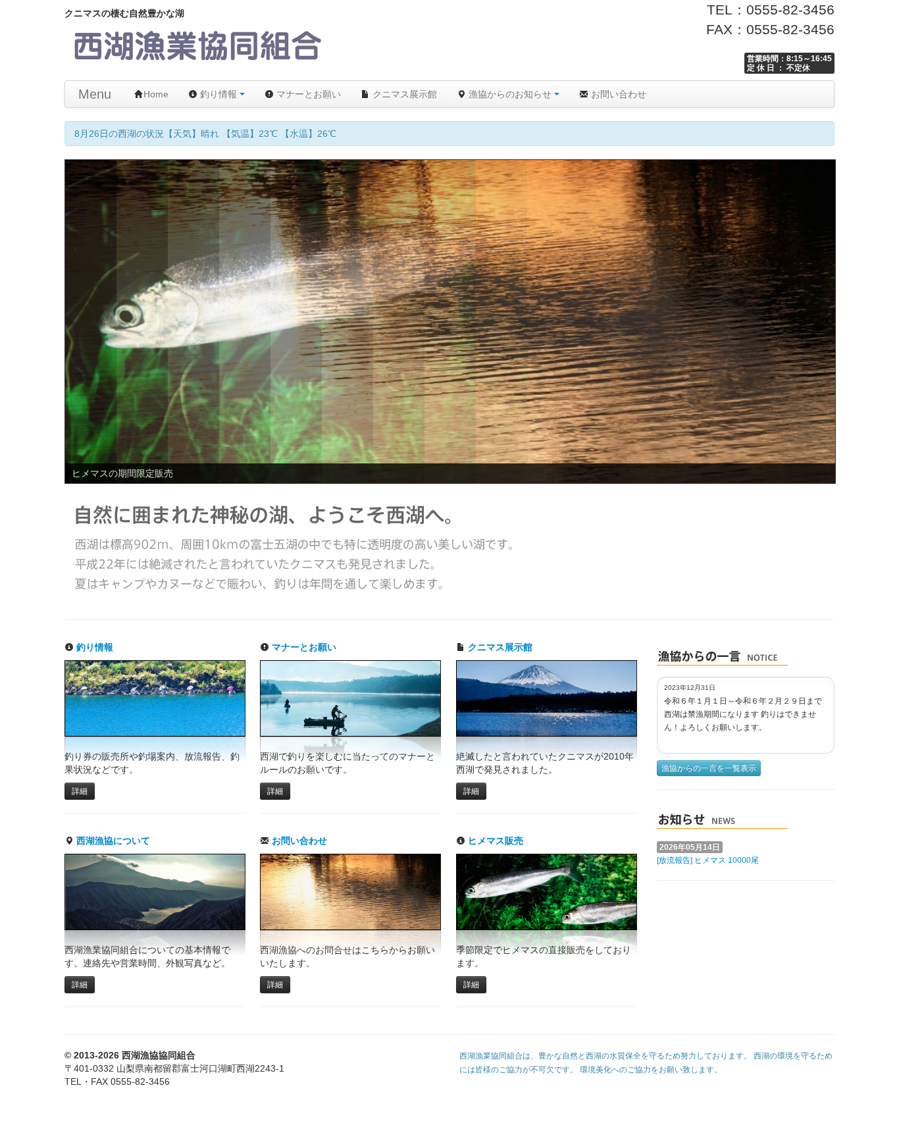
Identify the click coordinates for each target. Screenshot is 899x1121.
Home (155, 94)
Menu (94, 94)
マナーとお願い (307, 94)
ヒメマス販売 (494, 840)
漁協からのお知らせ (510, 94)
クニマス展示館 (403, 94)
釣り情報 (218, 94)
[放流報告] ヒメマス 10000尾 (708, 860)
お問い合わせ (617, 94)
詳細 (80, 791)
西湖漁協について (112, 840)
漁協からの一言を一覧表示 (708, 768)
